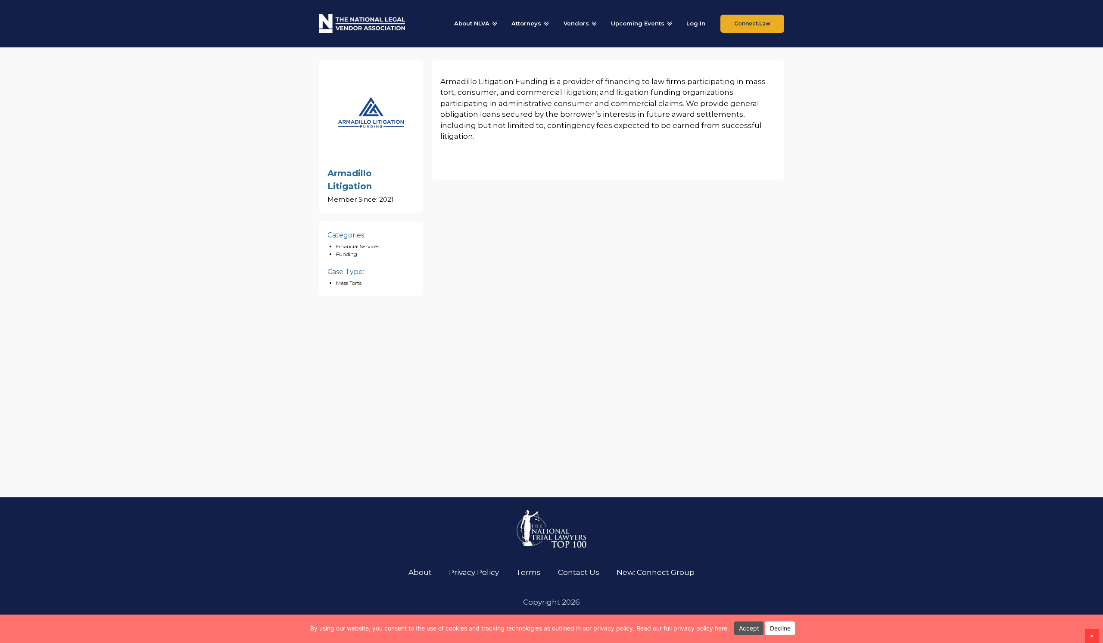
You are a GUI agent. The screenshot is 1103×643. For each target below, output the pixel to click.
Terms (528, 572)
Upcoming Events (637, 23)
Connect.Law (752, 23)
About (420, 572)
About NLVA (471, 23)
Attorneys (526, 23)
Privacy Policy (474, 572)
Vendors (576, 23)
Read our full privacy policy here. (682, 628)
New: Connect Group (656, 572)
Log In (695, 23)
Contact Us (578, 572)
